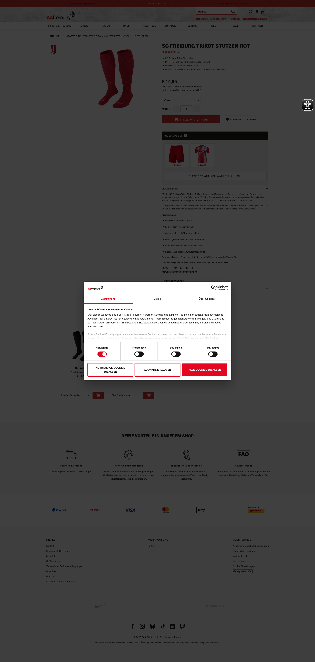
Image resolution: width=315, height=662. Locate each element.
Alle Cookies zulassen (205, 369)
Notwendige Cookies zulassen (110, 369)
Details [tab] (158, 298)
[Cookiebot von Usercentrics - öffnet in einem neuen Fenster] (213, 287)
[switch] (139, 354)
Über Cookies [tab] (207, 298)
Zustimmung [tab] (108, 298)
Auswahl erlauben (157, 369)
